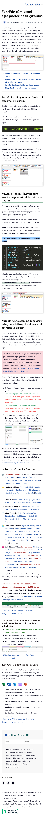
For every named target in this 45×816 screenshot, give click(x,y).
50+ (27, 550)
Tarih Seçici (24, 534)
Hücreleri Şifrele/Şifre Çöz (14, 537)
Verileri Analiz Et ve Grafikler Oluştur (26, 480)
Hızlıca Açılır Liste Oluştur (31, 506)
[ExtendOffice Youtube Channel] (13, 783)
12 (22, 547)
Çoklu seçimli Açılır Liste (29, 509)
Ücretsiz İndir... (17, 613)
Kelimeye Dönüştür (17, 561)
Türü (35, 550)
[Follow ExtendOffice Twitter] (8, 783)
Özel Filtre (26, 540)
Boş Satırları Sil (21, 490)
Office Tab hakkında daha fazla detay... (18, 655)
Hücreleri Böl (31, 567)
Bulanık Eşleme (35, 502)
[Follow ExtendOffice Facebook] (3, 783)
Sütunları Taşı (10, 516)
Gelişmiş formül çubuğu (23, 528)
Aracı (30, 547)
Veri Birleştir (35, 534)
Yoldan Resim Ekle (20, 558)
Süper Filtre (16, 540)
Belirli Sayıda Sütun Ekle (27, 513)
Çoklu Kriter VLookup (22, 500)
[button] (42, 4)
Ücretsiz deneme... (21, 371)
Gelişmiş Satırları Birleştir (15, 567)
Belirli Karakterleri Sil (13, 550)
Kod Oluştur (22, 477)
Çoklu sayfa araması (20, 502)
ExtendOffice (33, 4)
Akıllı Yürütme (11, 477)
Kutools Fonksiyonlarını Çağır (16, 483)
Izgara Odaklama (28, 526)
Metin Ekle (37, 547)
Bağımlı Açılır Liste (12, 509)
